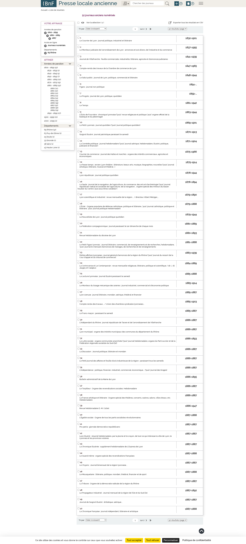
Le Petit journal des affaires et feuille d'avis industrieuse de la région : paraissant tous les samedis (121, 361)
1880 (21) (54, 88)
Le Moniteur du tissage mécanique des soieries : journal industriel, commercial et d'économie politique (124, 285)
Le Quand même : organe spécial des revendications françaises (106, 456)
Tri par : (82, 29)
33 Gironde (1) (50, 140)
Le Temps (83, 105)
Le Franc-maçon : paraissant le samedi (96, 313)
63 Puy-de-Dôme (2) (53, 133)
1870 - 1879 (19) (54, 82)
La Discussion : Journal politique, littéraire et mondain (102, 351)
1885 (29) (54, 100)
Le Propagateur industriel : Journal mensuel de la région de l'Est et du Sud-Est (113, 493)
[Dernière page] (151, 29)
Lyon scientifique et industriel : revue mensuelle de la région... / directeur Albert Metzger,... (119, 197)
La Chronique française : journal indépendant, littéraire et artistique (108, 511)
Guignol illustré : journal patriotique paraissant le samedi (103, 134)
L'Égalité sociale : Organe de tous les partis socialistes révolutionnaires (110, 418)
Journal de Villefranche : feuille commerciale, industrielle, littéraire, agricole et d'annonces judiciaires (123, 59)
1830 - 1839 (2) (53, 70)
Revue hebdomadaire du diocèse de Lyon (97, 235)
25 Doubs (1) (49, 137)
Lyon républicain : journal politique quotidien (98, 175)
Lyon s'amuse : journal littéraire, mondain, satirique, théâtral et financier (110, 295)
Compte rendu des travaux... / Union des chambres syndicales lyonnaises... (111, 304)
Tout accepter (134, 540)
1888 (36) (54, 108)
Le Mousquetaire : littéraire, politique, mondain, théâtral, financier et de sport (112, 474)
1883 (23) (54, 96)
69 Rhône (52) (50, 130)
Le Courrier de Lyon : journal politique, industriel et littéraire (105, 41)
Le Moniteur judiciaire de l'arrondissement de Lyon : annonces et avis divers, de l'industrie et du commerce (125, 50)
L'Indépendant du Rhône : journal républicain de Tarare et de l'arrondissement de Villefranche (120, 322)
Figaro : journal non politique (91, 87)
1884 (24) (54, 98)
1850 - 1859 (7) (53, 76)
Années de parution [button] (53, 63)
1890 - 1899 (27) (54, 113)
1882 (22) (54, 93)
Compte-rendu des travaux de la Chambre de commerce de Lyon (107, 68)
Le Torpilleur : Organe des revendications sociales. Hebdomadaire (108, 388)
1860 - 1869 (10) (54, 79)
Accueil (44, 10)
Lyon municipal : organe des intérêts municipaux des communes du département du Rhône (119, 332)
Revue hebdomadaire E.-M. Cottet (94, 408)
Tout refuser (152, 540)
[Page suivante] (146, 29)
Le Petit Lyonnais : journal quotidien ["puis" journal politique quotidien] (109, 125)
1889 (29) (54, 110)
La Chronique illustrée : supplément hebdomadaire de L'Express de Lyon (111, 447)
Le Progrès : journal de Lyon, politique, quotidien (100, 96)
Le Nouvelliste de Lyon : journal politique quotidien (101, 217)
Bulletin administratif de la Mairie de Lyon (97, 379)
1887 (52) (54, 105)
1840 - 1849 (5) (53, 73)
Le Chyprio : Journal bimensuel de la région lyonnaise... (103, 465)
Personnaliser (171, 540)
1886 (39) (54, 103)
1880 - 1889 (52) (54, 85)
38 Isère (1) (48, 144)
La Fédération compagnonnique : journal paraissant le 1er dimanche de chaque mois (116, 226)
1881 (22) (54, 91)
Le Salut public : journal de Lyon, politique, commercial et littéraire (108, 78)
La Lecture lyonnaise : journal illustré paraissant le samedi (104, 276)
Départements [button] (51, 126)
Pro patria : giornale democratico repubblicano (99, 427)
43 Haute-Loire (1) (52, 147)
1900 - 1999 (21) (51, 117)
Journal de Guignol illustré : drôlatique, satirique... (101, 502)
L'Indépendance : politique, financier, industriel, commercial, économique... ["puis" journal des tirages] (123, 370)
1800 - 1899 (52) (51, 67)
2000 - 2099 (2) (50, 121)
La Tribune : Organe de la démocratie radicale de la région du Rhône (109, 484)
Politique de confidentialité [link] (196, 540)
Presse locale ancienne (88, 3)
